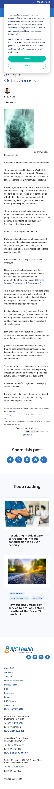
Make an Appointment (14, 680)
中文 (32, 2)
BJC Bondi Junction (16, 752)
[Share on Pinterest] (35, 459)
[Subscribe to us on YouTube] (28, 657)
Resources (9, 693)
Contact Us (9, 705)
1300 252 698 (43, 2)
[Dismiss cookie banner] (45, 10)
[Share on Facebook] (10, 459)
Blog (6, 689)
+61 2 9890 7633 (16, 723)
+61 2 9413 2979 (16, 745)
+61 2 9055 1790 (16, 766)
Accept (27, 58)
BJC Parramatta (13, 709)
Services (8, 676)
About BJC (9, 668)
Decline (27, 65)
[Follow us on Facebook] (47, 657)
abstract (22, 311)
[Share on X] (18, 459)
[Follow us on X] (41, 657)
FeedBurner (27, 435)
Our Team (8, 672)
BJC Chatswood (14, 730)
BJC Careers (10, 701)
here (13, 411)
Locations (8, 697)
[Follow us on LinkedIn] (35, 657)
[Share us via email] (43, 459)
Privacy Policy (10, 685)
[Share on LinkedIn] (27, 459)
